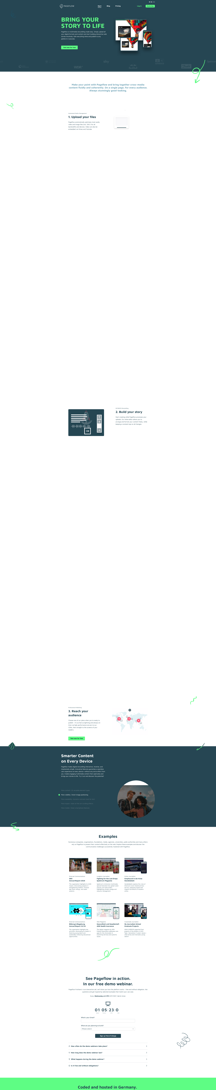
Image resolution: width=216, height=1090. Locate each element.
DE (151, 2)
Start (99, 6)
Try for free (150, 6)
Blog (108, 6)
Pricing (118, 6)
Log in (139, 6)
